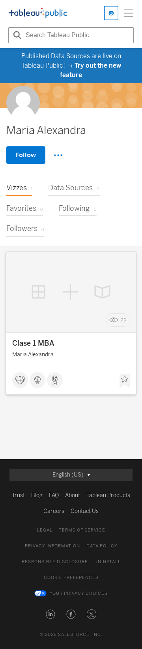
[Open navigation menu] (128, 13)
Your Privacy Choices (79, 593)
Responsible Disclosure (55, 561)
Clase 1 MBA (33, 343)
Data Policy (102, 546)
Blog (37, 495)
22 (123, 320)
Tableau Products (108, 495)
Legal (44, 530)
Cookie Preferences (71, 577)
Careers (53, 511)
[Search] (16, 35)
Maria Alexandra (33, 354)
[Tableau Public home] (38, 13)
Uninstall (107, 561)
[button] (50, 614)
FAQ (54, 495)
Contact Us (85, 511)
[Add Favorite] (125, 381)
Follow (26, 155)
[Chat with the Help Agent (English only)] (111, 13)
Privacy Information (52, 546)
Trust (18, 495)
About (72, 495)
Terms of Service (82, 530)
